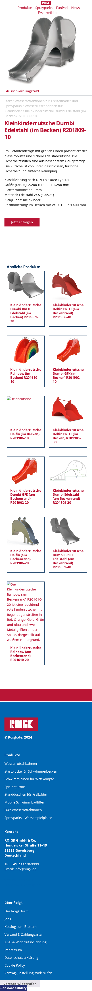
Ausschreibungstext (23, 91)
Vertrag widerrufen (20, 983)
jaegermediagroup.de (22, 885)
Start (8, 101)
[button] (46, 91)
